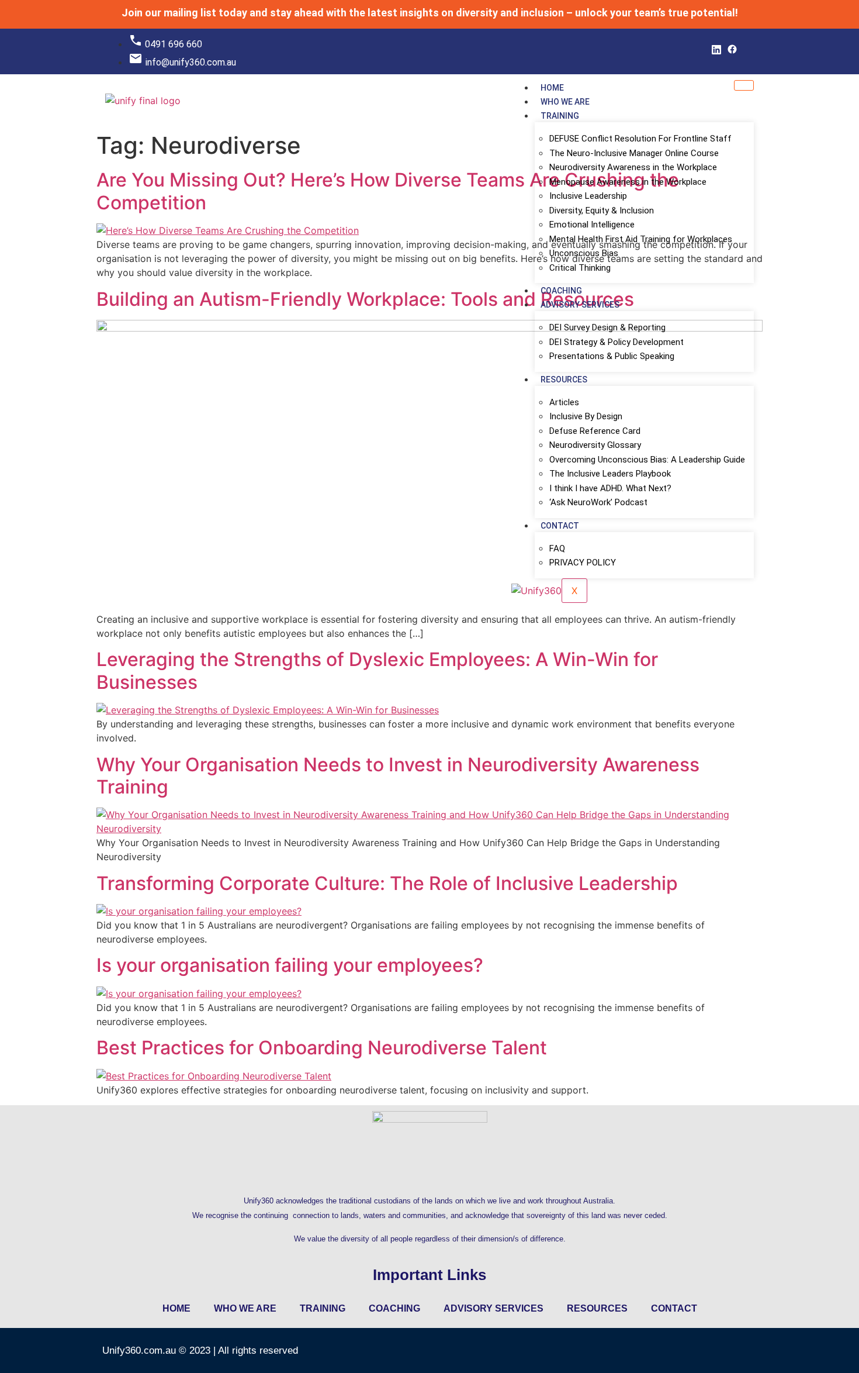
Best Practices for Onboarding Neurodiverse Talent (321, 1047)
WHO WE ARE (565, 101)
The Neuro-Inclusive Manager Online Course (634, 153)
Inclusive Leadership (588, 196)
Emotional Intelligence (592, 224)
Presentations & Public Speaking (611, 356)
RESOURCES (564, 379)
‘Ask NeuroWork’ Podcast (598, 502)
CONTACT (560, 525)
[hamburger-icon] (744, 85)
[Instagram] (746, 52)
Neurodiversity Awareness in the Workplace (633, 167)
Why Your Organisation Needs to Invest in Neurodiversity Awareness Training (397, 775)
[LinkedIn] (716, 52)
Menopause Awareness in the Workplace (627, 182)
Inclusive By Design (585, 416)
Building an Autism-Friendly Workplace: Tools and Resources (365, 299)
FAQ (557, 548)
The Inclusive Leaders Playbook (610, 473)
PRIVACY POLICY (582, 562)
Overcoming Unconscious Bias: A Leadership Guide (647, 459)
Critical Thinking (580, 268)
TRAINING (560, 115)
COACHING (561, 290)
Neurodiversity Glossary (595, 445)
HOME (552, 87)
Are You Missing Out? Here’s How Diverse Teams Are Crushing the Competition (387, 190)
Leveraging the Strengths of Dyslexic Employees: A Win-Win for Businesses (377, 670)
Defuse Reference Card (594, 431)
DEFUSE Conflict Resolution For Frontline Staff (640, 138)
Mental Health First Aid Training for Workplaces (640, 239)
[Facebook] (732, 52)
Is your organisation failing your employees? (289, 965)
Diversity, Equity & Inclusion (601, 210)
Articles (564, 402)
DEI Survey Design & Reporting (607, 327)
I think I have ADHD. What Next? (610, 488)
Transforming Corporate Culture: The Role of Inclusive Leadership (387, 883)
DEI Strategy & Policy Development (616, 342)
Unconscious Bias (583, 253)
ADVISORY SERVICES (580, 304)
